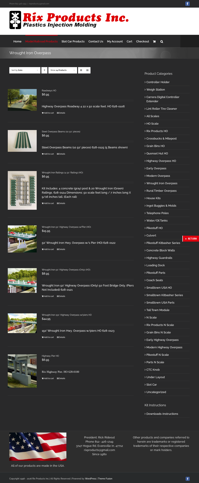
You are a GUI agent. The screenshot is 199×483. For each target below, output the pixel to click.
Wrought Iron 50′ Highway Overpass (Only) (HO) (66, 269)
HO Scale (152, 123)
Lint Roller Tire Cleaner (161, 108)
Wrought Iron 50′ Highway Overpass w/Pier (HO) (66, 227)
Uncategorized (156, 392)
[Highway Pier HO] (22, 371)
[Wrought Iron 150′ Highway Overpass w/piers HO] (22, 323)
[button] (161, 41)
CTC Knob (153, 369)
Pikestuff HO (154, 228)
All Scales (152, 116)
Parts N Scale (155, 362)
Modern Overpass (158, 175)
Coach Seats (154, 280)
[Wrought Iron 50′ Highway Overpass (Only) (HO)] (22, 280)
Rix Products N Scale (160, 325)
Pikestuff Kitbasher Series (163, 243)
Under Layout (155, 377)
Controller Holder (158, 82)
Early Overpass (156, 168)
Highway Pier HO (50, 356)
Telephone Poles (157, 213)
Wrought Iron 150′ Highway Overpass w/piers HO (67, 315)
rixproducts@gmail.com (39, 4)
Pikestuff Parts (155, 272)
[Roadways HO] (22, 100)
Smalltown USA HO (159, 287)
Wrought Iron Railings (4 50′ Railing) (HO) (62, 172)
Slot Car (151, 384)
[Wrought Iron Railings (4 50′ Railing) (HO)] (22, 190)
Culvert (151, 235)
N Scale (151, 317)
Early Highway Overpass (162, 339)
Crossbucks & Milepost (161, 138)
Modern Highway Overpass (164, 347)
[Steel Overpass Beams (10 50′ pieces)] (22, 141)
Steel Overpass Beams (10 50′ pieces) (61, 131)
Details (62, 113)
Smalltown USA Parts (160, 302)
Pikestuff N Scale (157, 354)
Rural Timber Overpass (161, 190)
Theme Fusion (105, 478)
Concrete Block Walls (160, 250)
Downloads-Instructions (162, 413)
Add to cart (49, 113)
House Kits (153, 198)
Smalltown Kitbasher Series (164, 295)
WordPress (90, 478)
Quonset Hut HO (157, 153)
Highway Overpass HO (161, 161)
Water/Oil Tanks (157, 220)
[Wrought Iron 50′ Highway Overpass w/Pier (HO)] (22, 238)
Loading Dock (155, 265)
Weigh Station (155, 89)
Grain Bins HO (155, 146)
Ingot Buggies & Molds (161, 205)
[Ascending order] (44, 70)
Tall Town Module (157, 310)
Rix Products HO (157, 131)
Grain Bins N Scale (158, 332)
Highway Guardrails (159, 257)
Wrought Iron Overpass (161, 183)
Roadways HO (49, 90)
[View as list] (87, 70)
